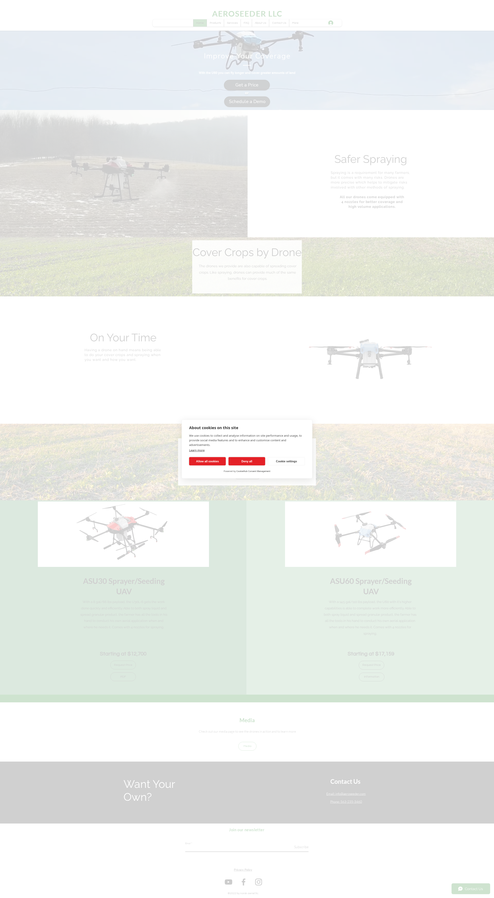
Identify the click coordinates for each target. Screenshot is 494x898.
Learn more (197, 450)
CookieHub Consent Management (253, 471)
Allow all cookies (207, 461)
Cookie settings (286, 461)
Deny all (246, 461)
